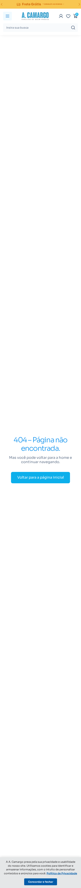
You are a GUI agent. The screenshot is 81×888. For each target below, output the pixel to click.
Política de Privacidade (62, 873)
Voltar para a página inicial (40, 477)
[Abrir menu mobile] (7, 16)
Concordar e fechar (40, 881)
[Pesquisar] (73, 27)
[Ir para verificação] (61, 16)
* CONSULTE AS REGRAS (52, 4)
